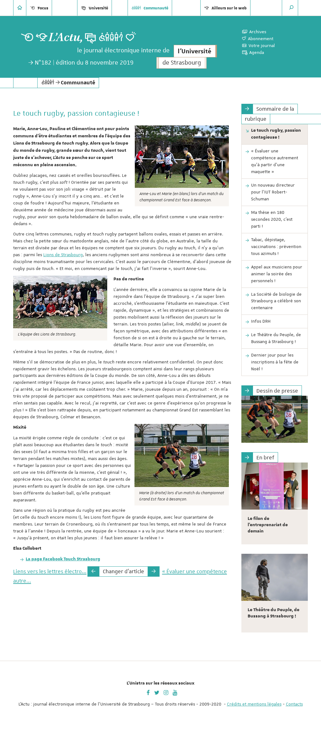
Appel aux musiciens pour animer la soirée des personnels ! (276, 273)
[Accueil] (19, 8)
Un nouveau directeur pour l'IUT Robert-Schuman (273, 192)
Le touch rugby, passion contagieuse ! (276, 134)
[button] (291, 8)
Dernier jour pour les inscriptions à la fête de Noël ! (274, 362)
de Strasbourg (181, 63)
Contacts (294, 704)
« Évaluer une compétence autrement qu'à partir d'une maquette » (274, 161)
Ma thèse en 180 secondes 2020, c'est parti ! (271, 219)
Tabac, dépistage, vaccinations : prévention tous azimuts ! (276, 246)
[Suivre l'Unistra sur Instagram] (166, 692)
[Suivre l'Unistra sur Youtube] (175, 692)
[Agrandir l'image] (182, 156)
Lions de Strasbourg (63, 254)
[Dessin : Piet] (274, 419)
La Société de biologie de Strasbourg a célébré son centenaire (276, 301)
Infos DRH (261, 321)
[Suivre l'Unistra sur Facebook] (148, 692)
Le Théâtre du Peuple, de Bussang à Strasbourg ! (276, 338)
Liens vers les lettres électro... (50, 571)
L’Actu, (66, 37)
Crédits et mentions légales (254, 704)
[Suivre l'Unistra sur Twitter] (156, 692)
